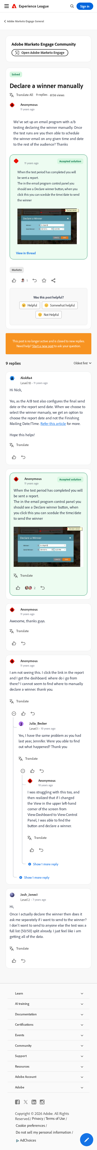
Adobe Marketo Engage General (25, 21)
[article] (48, 418)
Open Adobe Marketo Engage (43, 52)
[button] (24, 95)
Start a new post (42, 346)
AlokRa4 (26, 378)
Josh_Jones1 (29, 894)
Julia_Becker (38, 723)
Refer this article (53, 423)
